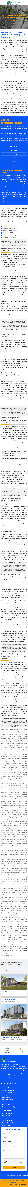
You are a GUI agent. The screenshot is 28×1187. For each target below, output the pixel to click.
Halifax (15, 803)
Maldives (3, 846)
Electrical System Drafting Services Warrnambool (16, 414)
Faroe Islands (22, 785)
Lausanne (17, 832)
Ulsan (25, 933)
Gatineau (17, 792)
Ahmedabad (9, 734)
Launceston (9, 832)
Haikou (25, 801)
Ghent (3, 799)
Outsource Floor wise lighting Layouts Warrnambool (14, 490)
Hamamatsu (5, 805)
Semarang (4, 913)
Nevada (9, 872)
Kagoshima (4, 817)
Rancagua (24, 890)
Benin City (17, 754)
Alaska (25, 736)
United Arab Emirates (8, 935)
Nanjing (11, 866)
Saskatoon (10, 910)
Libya (2, 837)
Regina (14, 893)
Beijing (25, 750)
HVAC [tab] (14, 158)
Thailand (3, 928)
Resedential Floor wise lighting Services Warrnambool (14, 494)
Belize (17, 752)
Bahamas (24, 741)
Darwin (18, 779)
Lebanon (24, 832)
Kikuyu (25, 826)
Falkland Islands (12, 785)
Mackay (16, 839)
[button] (1, 17)
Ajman (20, 734)
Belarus (3, 752)
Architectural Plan (7, 1092)
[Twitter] (4, 1083)
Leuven (9, 835)
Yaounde (3, 953)
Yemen (18, 953)
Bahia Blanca (5, 743)
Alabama (18, 736)
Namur (25, 864)
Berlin (25, 754)
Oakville (24, 872)
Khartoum (10, 826)
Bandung (17, 745)
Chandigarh (14, 768)
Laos (18, 830)
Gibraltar (9, 799)
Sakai (25, 897)
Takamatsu (4, 922)
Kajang (11, 817)
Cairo (25, 756)
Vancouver (23, 939)
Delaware (4, 781)
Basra (8, 750)
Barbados (12, 747)
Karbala (24, 819)
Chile (8, 774)
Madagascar (23, 839)
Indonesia (10, 812)
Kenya (10, 823)
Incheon (19, 810)
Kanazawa (4, 819)
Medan (19, 859)
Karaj (19, 819)
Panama (24, 879)
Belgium (10, 752)
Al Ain (25, 734)
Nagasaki (12, 861)
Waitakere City (21, 944)
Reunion (11, 895)
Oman (3, 877)
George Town (6, 794)
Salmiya (3, 899)
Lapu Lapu (24, 830)
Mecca (14, 859)
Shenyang (18, 917)
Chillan (14, 774)
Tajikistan (24, 919)
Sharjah (11, 917)
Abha (11, 730)
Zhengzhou (4, 955)
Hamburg (12, 805)
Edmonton (14, 783)
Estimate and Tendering (8, 1107)
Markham (18, 850)
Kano (9, 819)
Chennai (16, 772)
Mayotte (3, 859)
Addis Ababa (15, 732)
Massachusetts (13, 855)
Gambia (11, 792)
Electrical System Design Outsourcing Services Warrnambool (14, 409)
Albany (8, 739)
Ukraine (20, 933)
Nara (12, 868)
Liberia (18, 835)
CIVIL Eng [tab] (14, 154)
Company (13, 1175)
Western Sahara (6, 951)
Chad (8, 768)
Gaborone (4, 792)
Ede (2, 783)
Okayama (16, 875)
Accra (8, 732)
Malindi (14, 846)
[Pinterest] (12, 1083)
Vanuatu (3, 942)
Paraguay (24, 881)
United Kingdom (22, 935)
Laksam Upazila (6, 830)
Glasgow (3, 801)
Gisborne (16, 799)
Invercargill (18, 812)
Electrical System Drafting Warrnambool (14, 412)
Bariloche (19, 747)
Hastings (24, 808)
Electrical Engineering (7, 1099)
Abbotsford (4, 730)
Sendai (10, 913)
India (25, 810)
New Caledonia (16, 872)
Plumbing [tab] (14, 161)
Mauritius (24, 857)
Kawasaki (4, 821)
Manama (3, 848)
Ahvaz (16, 734)
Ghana (19, 797)
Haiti (2, 803)
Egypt (19, 783)
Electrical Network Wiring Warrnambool (12, 718)
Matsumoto (23, 855)
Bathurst (19, 750)
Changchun (23, 768)
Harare (13, 808)
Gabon (25, 790)
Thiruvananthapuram (20, 928)
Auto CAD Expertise (7, 1113)
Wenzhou (12, 948)
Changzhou (23, 770)
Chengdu (10, 772)
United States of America (9, 937)
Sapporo (3, 910)
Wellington (4, 948)
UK (15, 933)
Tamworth (18, 922)
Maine (17, 841)
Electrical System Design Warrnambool (12, 407)
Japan (19, 814)
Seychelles (13, 915)
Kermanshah (17, 823)
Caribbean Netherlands (19, 763)
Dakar (9, 776)
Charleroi (4, 772)
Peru (15, 886)
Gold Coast (11, 801)
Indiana (3, 812)
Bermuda (4, 756)
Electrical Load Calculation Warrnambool (11, 240)
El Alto (23, 783)
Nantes (24, 866)
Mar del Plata (10, 850)
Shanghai (4, 917)
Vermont (24, 942)
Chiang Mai (23, 772)
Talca (11, 922)
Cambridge (4, 761)
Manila (25, 848)
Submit (14, 1167)
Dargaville (11, 779)
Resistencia (4, 895)
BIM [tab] (14, 165)
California (10, 759)
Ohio (9, 875)
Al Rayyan (11, 736)
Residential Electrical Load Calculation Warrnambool (14, 322)
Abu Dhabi (23, 730)
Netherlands (23, 870)
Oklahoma (23, 875)
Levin (13, 835)
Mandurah (19, 848)
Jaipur (9, 814)
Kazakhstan (17, 821)
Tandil (25, 922)
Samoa (14, 899)
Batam (13, 750)
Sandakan (24, 904)
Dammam (19, 776)
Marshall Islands (6, 852)
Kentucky (4, 823)
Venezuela (11, 942)
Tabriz (25, 917)
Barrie (3, 750)
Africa (3, 734)
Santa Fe (19, 906)
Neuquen (3, 872)
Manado (24, 846)
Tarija (9, 924)
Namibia (18, 864)
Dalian (13, 776)
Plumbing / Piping (6, 1102)
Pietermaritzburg (13, 888)
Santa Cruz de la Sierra (8, 906)
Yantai (25, 951)
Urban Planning (6, 1104)
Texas (25, 926)
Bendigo (24, 752)
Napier (3, 868)
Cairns (20, 756)
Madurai (3, 841)
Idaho (9, 810)
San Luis (8, 901)
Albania (3, 739)
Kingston (3, 828)
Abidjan (16, 730)
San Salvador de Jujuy (13, 904)
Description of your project (10, 1155)
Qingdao (3, 890)
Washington (23, 946)
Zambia (24, 953)
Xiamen (20, 951)
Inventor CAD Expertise (8, 1123)
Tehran (3, 926)
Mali (9, 846)
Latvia (3, 832)
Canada (12, 761)
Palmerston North (14, 879)
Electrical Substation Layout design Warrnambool (14, 646)
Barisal (25, 747)
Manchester (11, 848)
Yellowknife (11, 953)
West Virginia (22, 948)
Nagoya (18, 861)
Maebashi (11, 841)
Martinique (16, 852)
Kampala (24, 817)
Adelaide (24, 732)
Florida (3, 790)
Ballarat (24, 743)
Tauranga (24, 924)
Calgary (3, 759)
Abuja (3, 732)
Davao (25, 779)
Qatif (25, 888)
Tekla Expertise (6, 1118)
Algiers (3, 741)
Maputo (3, 850)
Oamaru (3, 875)
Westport (14, 951)
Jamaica (14, 814)
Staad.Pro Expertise (7, 1125)
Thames (10, 928)
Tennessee (18, 926)
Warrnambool (14, 946)
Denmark (10, 781)
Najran (7, 864)
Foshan (18, 790)
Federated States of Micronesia (10, 788)
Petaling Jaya (22, 886)
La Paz (19, 837)
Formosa (10, 790)
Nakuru (13, 864)
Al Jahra (4, 736)
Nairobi (24, 861)
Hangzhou (7, 808)
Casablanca (4, 765)
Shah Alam (23, 915)
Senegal (15, 913)
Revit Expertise (6, 1115)
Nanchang (4, 866)
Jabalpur (4, 814)
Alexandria (19, 739)
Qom (8, 890)
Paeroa (13, 877)
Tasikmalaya (16, 924)
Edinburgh (7, 783)
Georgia (16, 794)
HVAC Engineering (7, 1097)
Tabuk (3, 919)
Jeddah (24, 814)
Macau (3, 839)
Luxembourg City (10, 837)
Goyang (19, 801)
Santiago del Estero (16, 908)
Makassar (4, 843)
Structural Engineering (8, 1090)
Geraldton (4, 797)
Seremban (4, 915)
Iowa (25, 812)
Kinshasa (19, 828)
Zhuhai (10, 955)
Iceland (3, 810)
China (19, 774)
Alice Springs (10, 741)
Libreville (24, 835)
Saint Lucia (19, 897)
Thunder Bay (5, 931)
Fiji (21, 788)
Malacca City (12, 843)
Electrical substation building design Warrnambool (14, 649)
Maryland (24, 852)
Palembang (23, 877)
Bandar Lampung (7, 745)
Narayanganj (18, 868)
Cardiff (8, 763)
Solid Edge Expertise (7, 1120)
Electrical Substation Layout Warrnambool (11, 644)
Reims (19, 893)
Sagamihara (4, 897)
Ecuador (24, 781)
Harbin (18, 808)
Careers (19, 1175)
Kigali (20, 826)
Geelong (24, 792)
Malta (18, 846)
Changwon (13, 770)
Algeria (24, 739)
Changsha (4, 770)
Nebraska (4, 870)
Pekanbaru (23, 884)
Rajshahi (17, 890)
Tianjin (12, 931)
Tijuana (16, 931)
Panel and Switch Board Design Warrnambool (12, 562)
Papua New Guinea (9, 881)
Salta (8, 899)
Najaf (2, 864)
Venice (18, 942)
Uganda (11, 933)
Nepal (16, 870)
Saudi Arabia (18, 910)
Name (5, 1133)
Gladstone (23, 799)
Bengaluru (4, 754)
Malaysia (24, 843)
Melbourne (4, 861)
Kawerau (10, 821)
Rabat (12, 890)
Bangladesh (4, 747)
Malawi (19, 843)
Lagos (25, 828)
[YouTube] (7, 1083)
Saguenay (12, 897)
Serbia (25, 913)
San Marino (15, 901)
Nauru (25, 868)
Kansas (15, 819)
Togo (2, 933)
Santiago (7, 908)
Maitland (24, 841)
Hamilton (18, 805)
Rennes (24, 893)
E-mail (5, 1137)
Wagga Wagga (6, 944)
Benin (10, 754)
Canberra (19, 761)
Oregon (8, 877)
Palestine (4, 879)
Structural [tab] (14, 150)
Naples (8, 868)
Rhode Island (19, 895)
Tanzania (4, 924)
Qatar (21, 888)
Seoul (20, 913)
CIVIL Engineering (6, 1095)
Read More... (5, 201)
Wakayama (4, 946)
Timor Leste (23, 931)
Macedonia (9, 839)
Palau (17, 877)
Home (7, 1175)
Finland (24, 788)
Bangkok (24, 745)
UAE (7, 933)
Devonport (17, 781)
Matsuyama (4, 857)
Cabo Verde (12, 756)
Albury (13, 739)
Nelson (11, 870)
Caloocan (16, 759)
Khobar (16, 826)
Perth (11, 886)
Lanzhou (13, 830)
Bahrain (12, 743)
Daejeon (3, 776)
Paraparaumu (5, 884)
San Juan (20, 899)
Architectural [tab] (14, 146)
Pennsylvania (5, 886)
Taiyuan (16, 919)
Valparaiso (15, 939)
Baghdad (17, 741)
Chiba (3, 774)
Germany (12, 797)
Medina (24, 859)
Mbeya (9, 859)
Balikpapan (18, 743)
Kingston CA (11, 828)
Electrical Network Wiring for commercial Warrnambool (14, 720)
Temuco (10, 926)
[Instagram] (15, 1083)
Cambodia (23, 759)
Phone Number (7, 1141)
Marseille (24, 850)
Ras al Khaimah (6, 893)
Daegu (25, 774)
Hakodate (8, 803)
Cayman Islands (15, 765)
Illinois (14, 810)
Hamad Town (22, 803)
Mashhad (4, 855)
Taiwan (9, 919)
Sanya (25, 908)
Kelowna (24, 821)
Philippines (4, 888)
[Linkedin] (10, 1083)
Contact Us (25, 1175)
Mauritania (15, 857)
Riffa (25, 895)
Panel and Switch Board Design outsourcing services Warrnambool (15, 565)
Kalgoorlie (17, 817)
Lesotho (3, 835)
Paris (14, 884)
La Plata (24, 837)
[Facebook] (1, 1083)
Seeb (25, 910)
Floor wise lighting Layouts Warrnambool (11, 488)
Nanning (18, 866)
